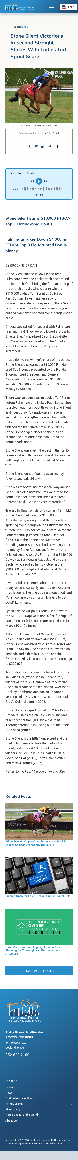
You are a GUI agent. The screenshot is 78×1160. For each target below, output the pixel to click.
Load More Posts (39, 971)
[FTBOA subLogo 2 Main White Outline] (19, 3)
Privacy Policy (65, 1140)
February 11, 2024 (46, 133)
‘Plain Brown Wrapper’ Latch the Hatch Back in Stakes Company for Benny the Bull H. (36, 843)
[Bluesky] (36, 146)
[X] (29, 146)
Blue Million (34, 1143)
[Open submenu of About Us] (71, 1121)
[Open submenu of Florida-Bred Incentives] (71, 1099)
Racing (24, 26)
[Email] (49, 146)
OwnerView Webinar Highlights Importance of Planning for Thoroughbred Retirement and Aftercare (35, 950)
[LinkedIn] (42, 146)
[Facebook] (23, 146)
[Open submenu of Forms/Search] (71, 1104)
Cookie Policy (13, 1143)
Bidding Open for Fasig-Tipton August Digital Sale (37, 896)
